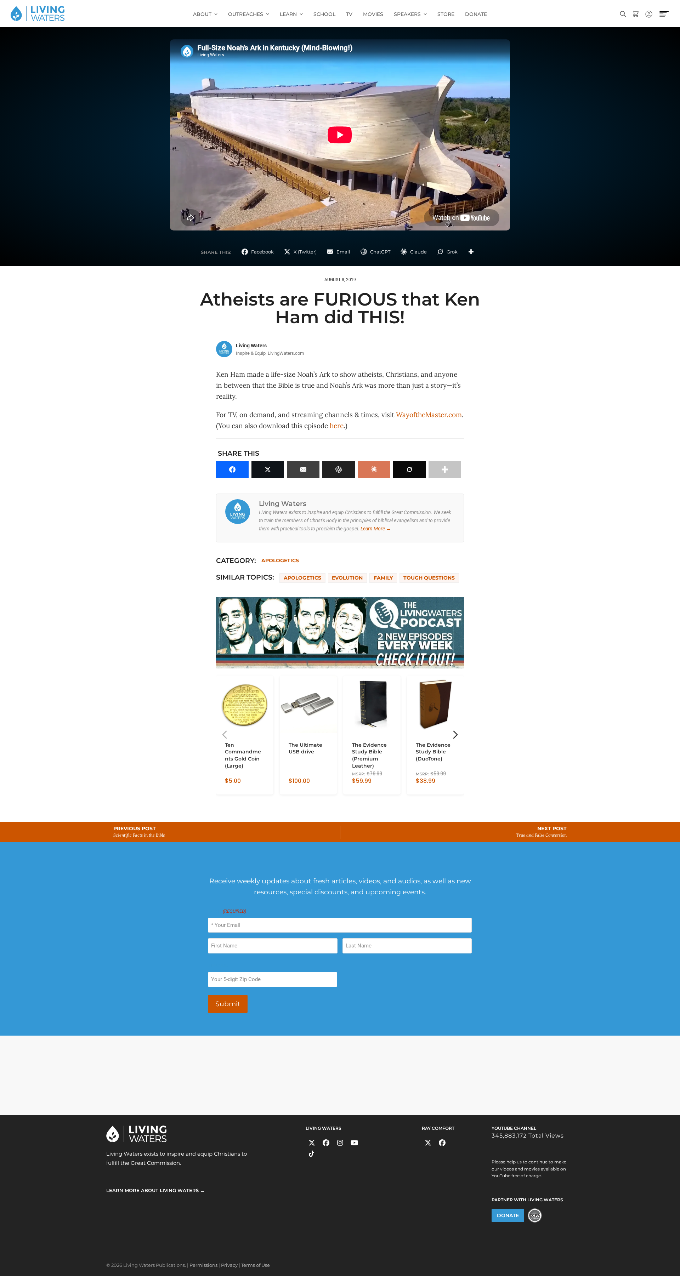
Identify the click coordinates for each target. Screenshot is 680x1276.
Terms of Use (255, 1265)
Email (227, 911)
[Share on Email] (303, 469)
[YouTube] (354, 1143)
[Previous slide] (224, 734)
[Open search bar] (623, 13)
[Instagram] (340, 1143)
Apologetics (280, 560)
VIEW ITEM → (240, 786)
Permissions (203, 1265)
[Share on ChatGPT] (338, 469)
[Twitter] (312, 1143)
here (337, 425)
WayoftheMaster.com (429, 414)
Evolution (347, 578)
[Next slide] (455, 734)
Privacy (229, 1265)
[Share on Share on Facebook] (232, 469)
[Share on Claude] (374, 469)
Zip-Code (218, 965)
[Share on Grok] (409, 469)
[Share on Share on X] (267, 469)
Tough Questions (429, 578)
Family (383, 578)
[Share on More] (471, 251)
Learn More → (376, 528)
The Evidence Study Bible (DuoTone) (433, 751)
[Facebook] (326, 1143)
